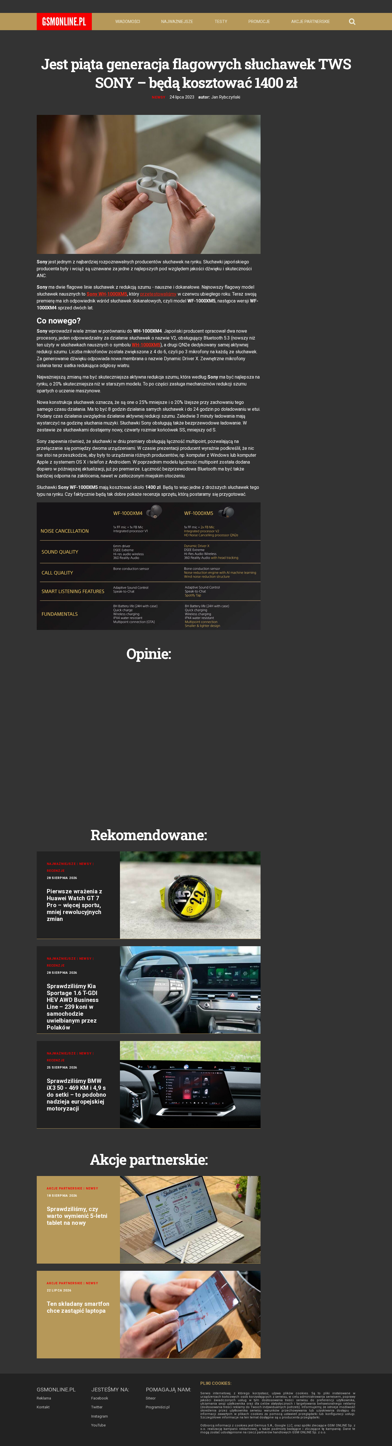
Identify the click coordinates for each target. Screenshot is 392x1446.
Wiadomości (127, 21)
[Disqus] (149, 737)
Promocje (259, 21)
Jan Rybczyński (225, 97)
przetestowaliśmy (158, 294)
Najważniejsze (177, 21)
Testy (221, 21)
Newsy (159, 97)
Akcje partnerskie (310, 21)
